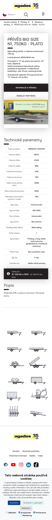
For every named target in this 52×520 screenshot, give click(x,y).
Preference (41, 512)
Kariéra (32, 456)
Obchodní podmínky (30, 451)
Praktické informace (18, 456)
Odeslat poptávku (26, 96)
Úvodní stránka (10, 22)
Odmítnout (26, 508)
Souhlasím (14, 503)
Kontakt (16, 451)
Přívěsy (24, 22)
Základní (12, 512)
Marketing (27, 515)
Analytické (26, 512)
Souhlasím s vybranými (32, 503)
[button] (9, 14)
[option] (26, 112)
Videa (40, 456)
